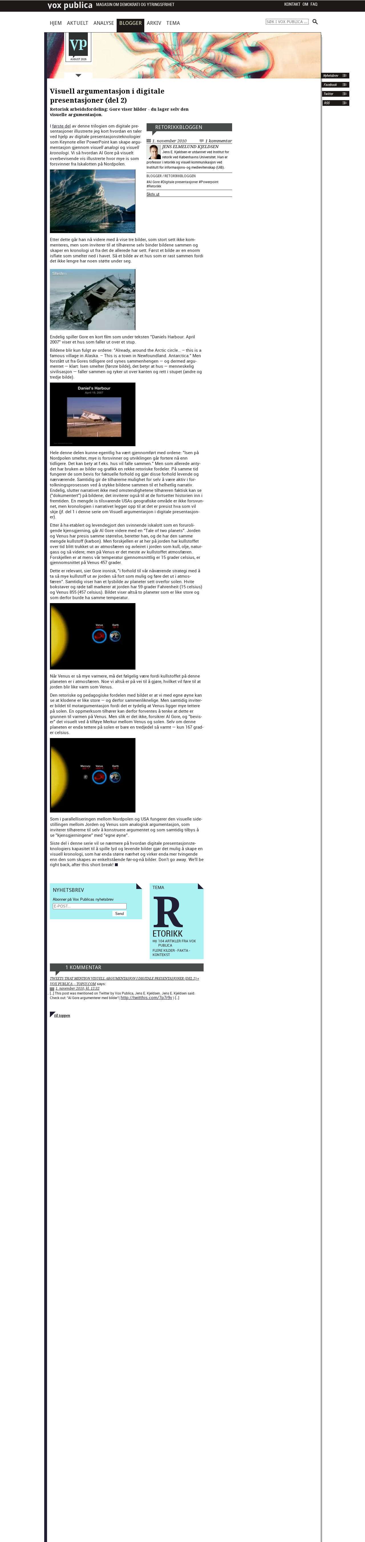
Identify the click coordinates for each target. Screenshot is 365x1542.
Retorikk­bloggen (178, 127)
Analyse (104, 23)
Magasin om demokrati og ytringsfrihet (135, 5)
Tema (173, 23)
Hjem (56, 23)
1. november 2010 (169, 141)
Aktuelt (77, 23)
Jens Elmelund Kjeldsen (190, 146)
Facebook (329, 85)
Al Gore (154, 181)
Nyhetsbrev (330, 76)
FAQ (314, 4)
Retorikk (155, 186)
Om (305, 4)
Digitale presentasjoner (180, 181)
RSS (326, 103)
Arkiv (154, 23)
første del (61, 126)
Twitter (328, 94)
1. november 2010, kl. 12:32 (78, 989)
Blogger (130, 23)
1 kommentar (218, 141)
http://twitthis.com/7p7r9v (146, 997)
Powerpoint (209, 181)
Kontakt (292, 4)
